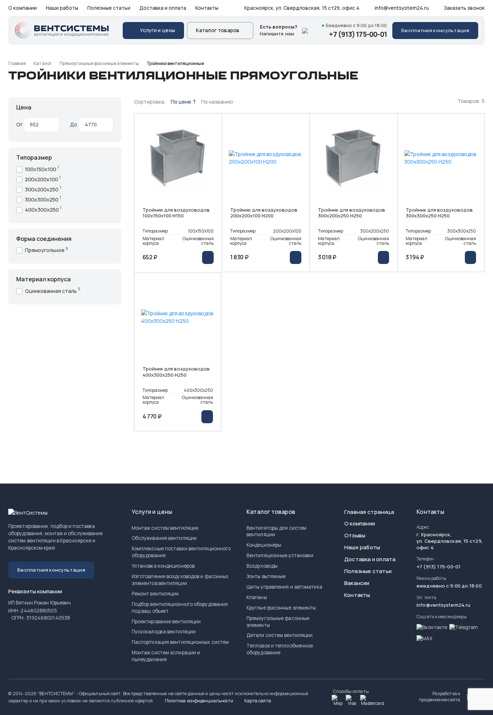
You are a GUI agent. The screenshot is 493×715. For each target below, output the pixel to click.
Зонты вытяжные (266, 576)
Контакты (206, 8)
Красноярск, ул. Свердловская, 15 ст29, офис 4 (301, 8)
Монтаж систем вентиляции (165, 528)
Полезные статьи (108, 8)
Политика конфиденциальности (198, 701)
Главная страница (369, 512)
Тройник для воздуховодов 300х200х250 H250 (351, 213)
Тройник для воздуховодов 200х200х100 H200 (263, 213)
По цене (181, 101)
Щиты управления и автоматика (284, 587)
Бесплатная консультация (435, 30)
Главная (17, 63)
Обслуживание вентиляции (164, 538)
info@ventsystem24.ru (401, 8)
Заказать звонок (464, 8)
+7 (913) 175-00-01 (358, 34)
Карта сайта (257, 701)
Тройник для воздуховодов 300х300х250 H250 (439, 213)
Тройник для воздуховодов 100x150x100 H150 (176, 213)
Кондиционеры (264, 545)
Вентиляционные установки (280, 555)
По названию (217, 101)
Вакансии (357, 583)
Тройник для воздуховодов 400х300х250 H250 (176, 372)
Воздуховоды (262, 566)
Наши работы (62, 8)
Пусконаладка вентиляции (164, 631)
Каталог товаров (218, 30)
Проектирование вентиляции (166, 621)
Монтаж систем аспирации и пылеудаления (166, 656)
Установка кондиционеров (163, 566)
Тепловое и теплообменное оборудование (280, 649)
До (73, 124)
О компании (22, 8)
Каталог (43, 63)
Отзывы (354, 535)
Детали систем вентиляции (280, 635)
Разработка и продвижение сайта (439, 697)
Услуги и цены (157, 30)
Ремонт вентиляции (155, 593)
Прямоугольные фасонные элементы (99, 63)
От (19, 124)
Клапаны (257, 597)
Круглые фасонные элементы (281, 607)
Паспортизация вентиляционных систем (180, 642)
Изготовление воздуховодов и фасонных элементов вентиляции (180, 579)
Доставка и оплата (162, 8)
